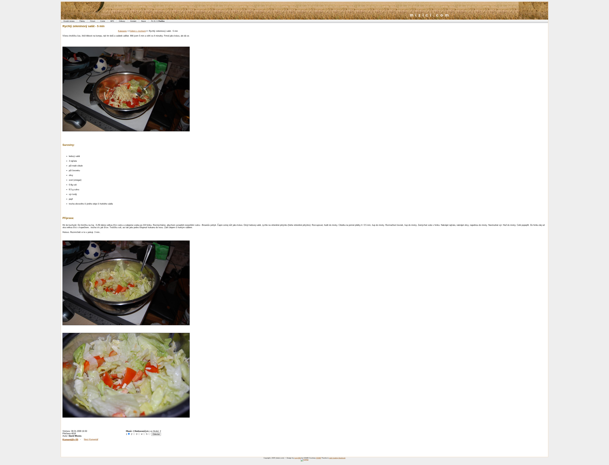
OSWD (318, 458)
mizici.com (430, 15)
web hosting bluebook (337, 458)
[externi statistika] (304, 460)
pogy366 (297, 458)
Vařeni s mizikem (138, 31)
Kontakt (133, 21)
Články (82, 21)
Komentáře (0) (70, 439)
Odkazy (122, 21)
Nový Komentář (91, 439)
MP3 (112, 21)
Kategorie (122, 31)
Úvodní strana (68, 21)
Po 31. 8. (157, 21)
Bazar (143, 21)
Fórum (92, 21)
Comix (102, 21)
